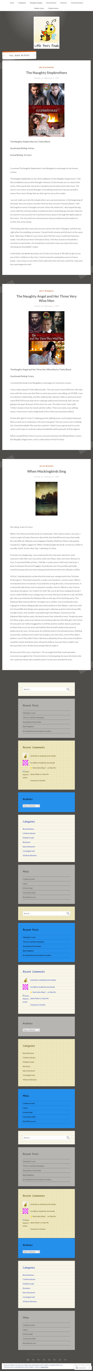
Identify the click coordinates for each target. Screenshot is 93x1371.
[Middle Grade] (60, 1359)
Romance (63, 3)
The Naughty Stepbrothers (46, 73)
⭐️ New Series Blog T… (38, 768)
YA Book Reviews (77, 3)
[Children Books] (65, 1359)
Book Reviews (51, 3)
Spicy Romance (46, 291)
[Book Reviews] (44, 1359)
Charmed (33, 781)
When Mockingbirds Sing (46, 471)
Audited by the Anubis (48, 756)
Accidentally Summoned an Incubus (37, 731)
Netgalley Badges (36, 3)
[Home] (28, 1359)
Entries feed (28, 888)
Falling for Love (29, 713)
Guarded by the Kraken (32, 722)
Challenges (22, 3)
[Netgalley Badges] (38, 1359)
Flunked (42, 781)
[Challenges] (33, 1359)
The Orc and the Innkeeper (33, 717)
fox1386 (33, 763)
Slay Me (53, 768)
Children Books (53, 8)
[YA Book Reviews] (54, 1359)
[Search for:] (46, 689)
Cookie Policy (44, 1367)
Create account (29, 879)
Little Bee (33, 756)
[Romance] (49, 1359)
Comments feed (29, 893)
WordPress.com (29, 897)
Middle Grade (39, 8)
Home (12, 3)
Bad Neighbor (28, 726)
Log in (25, 883)
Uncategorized (46, 67)
